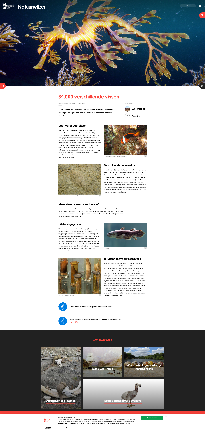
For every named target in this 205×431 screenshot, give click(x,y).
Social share (3, 86)
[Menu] (200, 6)
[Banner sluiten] (166, 416)
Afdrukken (202, 86)
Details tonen (61, 428)
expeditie (74, 322)
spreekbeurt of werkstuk (188, 6)
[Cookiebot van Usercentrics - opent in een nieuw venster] (47, 428)
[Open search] (202, 15)
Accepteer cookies (152, 417)
